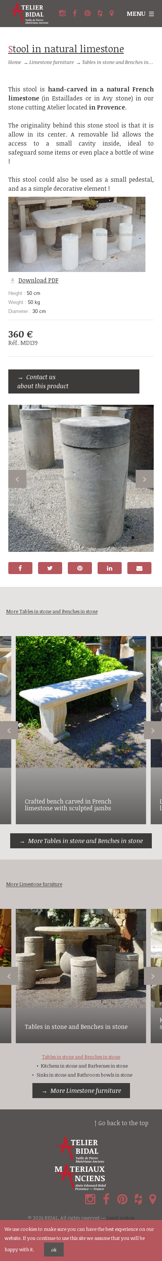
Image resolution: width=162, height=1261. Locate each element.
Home (14, 62)
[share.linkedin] (110, 568)
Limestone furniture (51, 62)
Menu (136, 13)
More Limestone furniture (85, 1090)
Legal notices (120, 1217)
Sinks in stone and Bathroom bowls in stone (84, 1074)
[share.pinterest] (80, 568)
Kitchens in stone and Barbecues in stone (84, 1065)
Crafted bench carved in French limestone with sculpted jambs (68, 804)
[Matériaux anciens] (81, 1177)
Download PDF (38, 280)
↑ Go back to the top (121, 1123)
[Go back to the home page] (29, 13)
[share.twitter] (50, 568)
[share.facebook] (20, 568)
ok (54, 1249)
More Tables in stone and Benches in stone (85, 841)
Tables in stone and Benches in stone (122, 62)
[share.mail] (139, 568)
